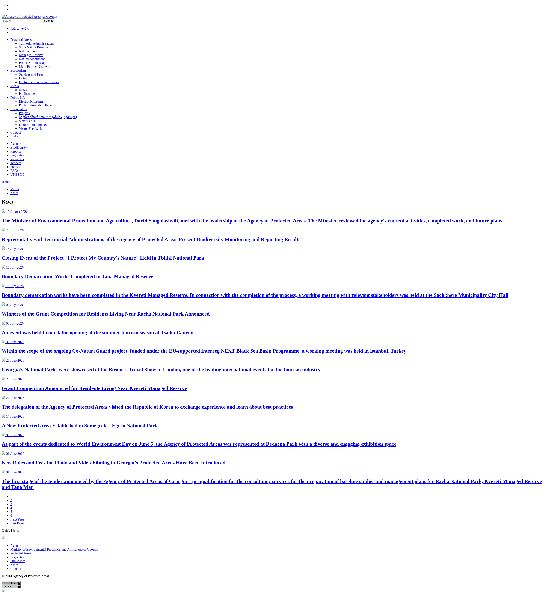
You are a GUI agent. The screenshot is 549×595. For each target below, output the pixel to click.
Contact (15, 132)
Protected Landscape (33, 63)
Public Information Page (35, 105)
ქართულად (19, 28)
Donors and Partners (33, 125)
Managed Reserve (31, 55)
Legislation (17, 155)
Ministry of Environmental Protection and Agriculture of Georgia (54, 549)
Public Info (17, 97)
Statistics (16, 167)
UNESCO (17, 174)
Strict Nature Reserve (33, 47)
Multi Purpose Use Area (35, 66)
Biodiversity (18, 147)
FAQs (14, 170)
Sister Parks (27, 121)
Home (6, 182)
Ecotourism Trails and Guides (39, 82)
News (23, 90)
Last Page (17, 523)
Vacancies (17, 159)
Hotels (23, 78)
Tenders (15, 163)
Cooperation (18, 109)
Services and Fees (31, 74)
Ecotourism (18, 70)
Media (14, 86)
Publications (27, 93)
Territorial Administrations (36, 43)
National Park (28, 51)
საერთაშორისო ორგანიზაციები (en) (48, 117)
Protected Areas (21, 39)
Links (14, 136)
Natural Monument (32, 59)
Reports (15, 151)
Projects (24, 113)
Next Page (17, 519)
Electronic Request (31, 101)
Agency (15, 143)
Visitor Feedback (30, 128)
